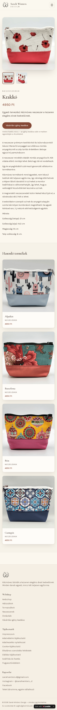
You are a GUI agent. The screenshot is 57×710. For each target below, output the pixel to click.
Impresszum (8, 634)
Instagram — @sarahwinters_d (17, 681)
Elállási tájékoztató (11, 654)
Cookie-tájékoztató (11, 646)
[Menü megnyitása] (52, 5)
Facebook (7, 685)
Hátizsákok (7, 603)
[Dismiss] (53, 706)
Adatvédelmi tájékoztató (13, 638)
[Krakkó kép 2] (21, 78)
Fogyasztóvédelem (11, 663)
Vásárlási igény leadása (17, 125)
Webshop (7, 599)
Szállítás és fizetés (11, 659)
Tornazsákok (8, 607)
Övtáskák (7, 616)
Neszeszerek (8, 612)
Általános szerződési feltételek (16, 650)
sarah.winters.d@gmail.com (15, 677)
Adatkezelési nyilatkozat (13, 642)
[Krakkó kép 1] (8, 78)
